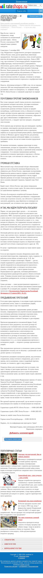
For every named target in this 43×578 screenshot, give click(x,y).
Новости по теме (10, 544)
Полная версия (21, 1)
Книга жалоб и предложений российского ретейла (17, 23)
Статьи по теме (9, 540)
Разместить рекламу (11, 566)
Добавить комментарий (21, 433)
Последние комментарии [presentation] (13, 439)
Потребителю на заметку (9, 25)
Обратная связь (24, 556)
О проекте (21, 558)
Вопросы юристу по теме (13, 548)
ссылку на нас (24, 564)
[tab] (13, 439)
